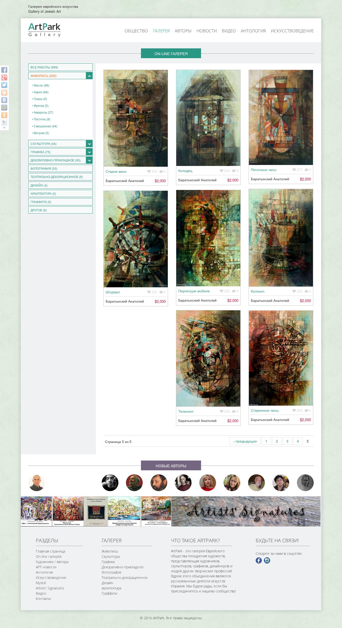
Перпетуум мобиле (194, 290)
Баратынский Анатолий (125, 180)
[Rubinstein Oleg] (36, 482)
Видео (229, 31)
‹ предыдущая (245, 440)
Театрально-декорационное (125, 577)
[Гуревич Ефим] (134, 482)
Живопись (110, 551)
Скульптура (111, 556)
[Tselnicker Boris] (158, 482)
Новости (207, 31)
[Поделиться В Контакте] (4, 100)
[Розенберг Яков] (305, 482)
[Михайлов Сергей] (256, 482)
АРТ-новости (46, 567)
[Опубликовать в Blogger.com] (4, 92)
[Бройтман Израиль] (183, 482)
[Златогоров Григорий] (110, 482)
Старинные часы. (265, 410)
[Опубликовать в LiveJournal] (4, 123)
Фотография (111, 572)
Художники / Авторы (52, 561)
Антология (253, 31)
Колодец (185, 170)
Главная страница (50, 551)
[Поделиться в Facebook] (4, 70)
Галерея (161, 31)
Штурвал (113, 291)
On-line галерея (48, 556)
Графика (108, 561)
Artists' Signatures (50, 588)
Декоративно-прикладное (123, 567)
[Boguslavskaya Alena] (207, 482)
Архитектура (111, 588)
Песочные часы (263, 169)
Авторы (183, 31)
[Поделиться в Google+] (4, 77)
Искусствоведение (292, 31)
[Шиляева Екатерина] (232, 482)
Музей (41, 582)
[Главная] (50, 29)
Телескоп (186, 411)
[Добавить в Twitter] (4, 85)
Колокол (257, 291)
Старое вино (116, 171)
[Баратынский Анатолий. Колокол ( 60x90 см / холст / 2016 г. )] (281, 238)
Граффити (109, 593)
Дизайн (107, 582)
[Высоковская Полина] (280, 482)
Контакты (43, 598)
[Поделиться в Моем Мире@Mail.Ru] (4, 108)
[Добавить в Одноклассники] (4, 115)
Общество (136, 31)
